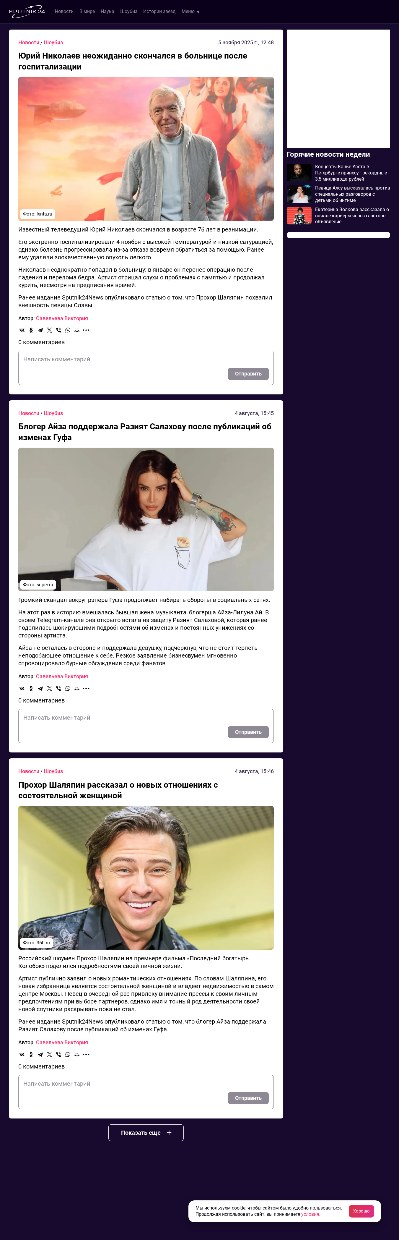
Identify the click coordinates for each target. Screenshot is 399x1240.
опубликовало (124, 297)
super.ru (45, 584)
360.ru (43, 943)
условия (310, 1214)
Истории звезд (159, 11)
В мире (87, 11)
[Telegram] (40, 330)
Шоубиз (128, 11)
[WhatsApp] (67, 330)
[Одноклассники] (31, 330)
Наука (107, 11)
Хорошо (361, 1211)
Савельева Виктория (62, 318)
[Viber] (58, 330)
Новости (64, 11)
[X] (49, 330)
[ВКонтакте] (22, 330)
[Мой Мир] (77, 330)
